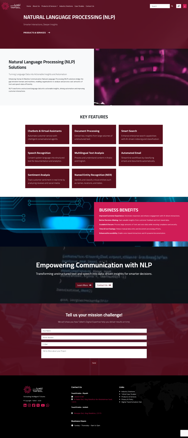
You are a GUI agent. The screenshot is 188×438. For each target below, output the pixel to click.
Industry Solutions (128, 391)
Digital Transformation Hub (131, 402)
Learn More (82, 285)
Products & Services (35, 33)
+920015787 (79, 396)
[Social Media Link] (25, 406)
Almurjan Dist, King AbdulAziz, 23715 (87, 413)
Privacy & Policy (127, 399)
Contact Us (102, 285)
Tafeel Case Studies (128, 394)
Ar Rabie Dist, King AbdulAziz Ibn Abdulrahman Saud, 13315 (91, 401)
